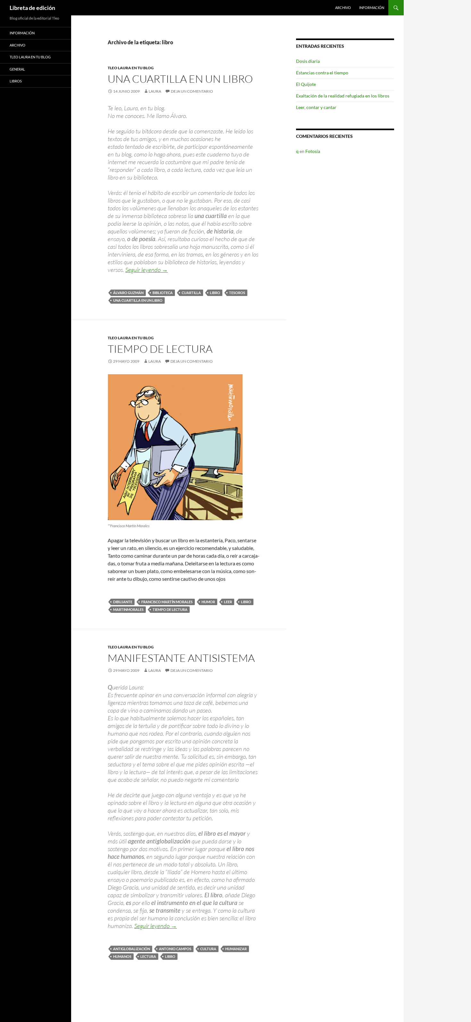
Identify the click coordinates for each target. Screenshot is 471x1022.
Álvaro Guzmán (128, 293)
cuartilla (191, 293)
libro (215, 293)
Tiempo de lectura (160, 348)
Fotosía (312, 151)
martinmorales (128, 609)
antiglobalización (131, 949)
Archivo (343, 7)
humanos (122, 956)
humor (208, 602)
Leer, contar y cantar (316, 107)
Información (371, 7)
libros (16, 81)
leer (228, 602)
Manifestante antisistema (181, 657)
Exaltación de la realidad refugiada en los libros (342, 95)
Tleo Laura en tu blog (131, 67)
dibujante (122, 602)
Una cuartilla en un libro (180, 78)
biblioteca (163, 293)
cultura (208, 949)
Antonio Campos (175, 949)
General (17, 69)
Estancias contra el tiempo (322, 72)
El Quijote (306, 84)
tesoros (237, 293)
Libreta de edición (32, 7)
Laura (155, 91)
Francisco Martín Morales (167, 602)
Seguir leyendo (146, 270)
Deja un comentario (192, 91)
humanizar (236, 949)
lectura (148, 956)
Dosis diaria (308, 61)
